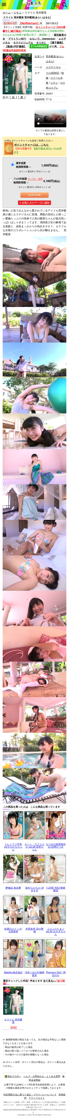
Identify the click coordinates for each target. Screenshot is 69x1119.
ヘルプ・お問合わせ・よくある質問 (41, 1076)
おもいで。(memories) (42, 38)
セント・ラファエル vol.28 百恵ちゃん (34, 846)
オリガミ (41, 42)
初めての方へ (14, 1076)
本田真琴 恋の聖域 (34, 930)
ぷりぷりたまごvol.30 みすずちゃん (56, 931)
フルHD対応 (52, 73)
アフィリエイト (37, 1097)
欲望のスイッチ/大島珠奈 (13, 930)
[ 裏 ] (21, 97)
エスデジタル (53, 67)
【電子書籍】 (56, 42)
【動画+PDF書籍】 (15, 46)
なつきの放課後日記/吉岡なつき (56, 845)
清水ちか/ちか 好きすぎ (34, 889)
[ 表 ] (13, 97)
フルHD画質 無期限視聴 (27, 180)
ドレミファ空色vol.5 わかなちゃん (13, 846)
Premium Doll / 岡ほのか (56, 974)
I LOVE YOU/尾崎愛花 (55, 889)
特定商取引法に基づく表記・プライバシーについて (30, 1094)
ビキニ (18, 12)
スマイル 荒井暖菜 (13, 1021)
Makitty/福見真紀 (13, 972)
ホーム (7, 12)
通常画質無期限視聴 (23, 164)
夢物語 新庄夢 (13, 887)
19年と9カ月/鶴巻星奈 (34, 974)
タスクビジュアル (23, 42)
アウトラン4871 (17, 38)
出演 (39, 56)
